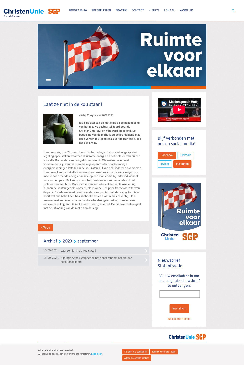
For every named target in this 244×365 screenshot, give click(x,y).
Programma (77, 10)
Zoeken (233, 11)
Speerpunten (101, 10)
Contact (137, 10)
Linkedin (185, 155)
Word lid (186, 10)
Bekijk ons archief (179, 318)
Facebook (167, 155)
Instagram (182, 163)
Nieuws (154, 10)
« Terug (45, 227)
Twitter (165, 163)
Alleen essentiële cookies (136, 358)
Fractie (121, 10)
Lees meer (96, 354)
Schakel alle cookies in (135, 352)
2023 (67, 241)
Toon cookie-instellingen (164, 352)
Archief (50, 241)
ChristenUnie (12, 10)
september (88, 241)
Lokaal (169, 10)
